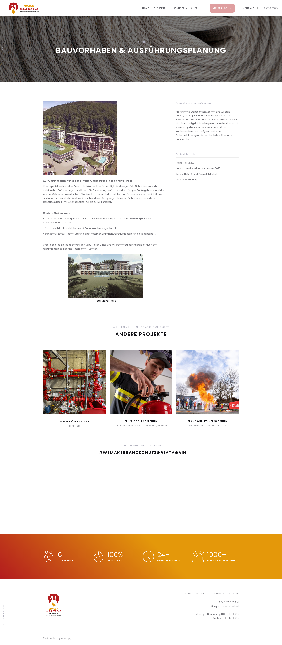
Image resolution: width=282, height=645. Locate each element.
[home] (71, 8)
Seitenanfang (3, 613)
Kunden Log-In (222, 8)
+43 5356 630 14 (269, 8)
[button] (177, 8)
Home (145, 8)
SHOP (194, 8)
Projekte (159, 8)
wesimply (66, 638)
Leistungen (218, 593)
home (188, 593)
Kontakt (248, 8)
